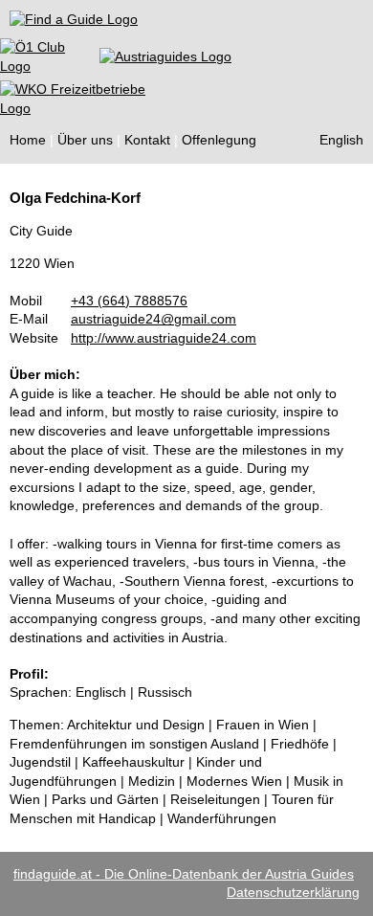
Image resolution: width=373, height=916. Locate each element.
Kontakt (147, 139)
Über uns (85, 139)
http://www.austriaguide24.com (163, 338)
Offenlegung (219, 139)
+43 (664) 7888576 (129, 300)
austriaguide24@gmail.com (153, 318)
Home (28, 139)
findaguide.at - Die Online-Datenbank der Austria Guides (183, 874)
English (341, 139)
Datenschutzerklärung (293, 892)
